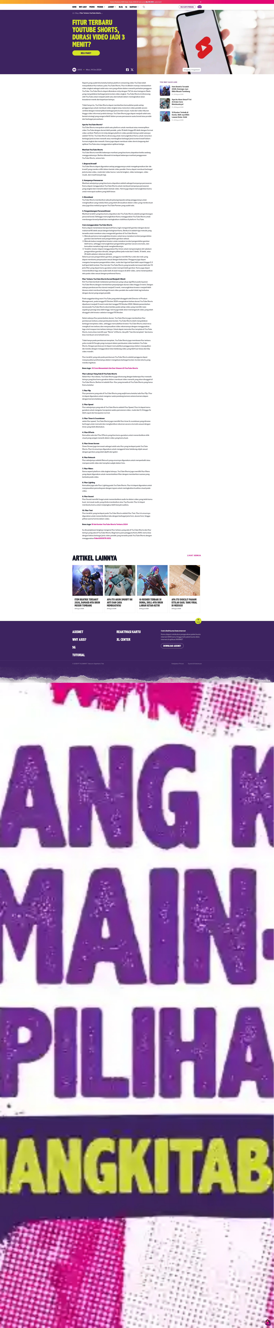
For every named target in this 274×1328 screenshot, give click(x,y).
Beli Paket (86, 53)
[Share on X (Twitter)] (132, 69)
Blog (76, 13)
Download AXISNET (172, 645)
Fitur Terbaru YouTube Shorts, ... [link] (91, 13)
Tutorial (78, 655)
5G (74, 647)
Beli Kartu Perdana (187, 7)
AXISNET (77, 632)
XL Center (123, 639)
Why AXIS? (79, 639)
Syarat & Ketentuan (195, 664)
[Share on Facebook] (127, 69)
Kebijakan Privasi (178, 664)
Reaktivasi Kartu (129, 632)
